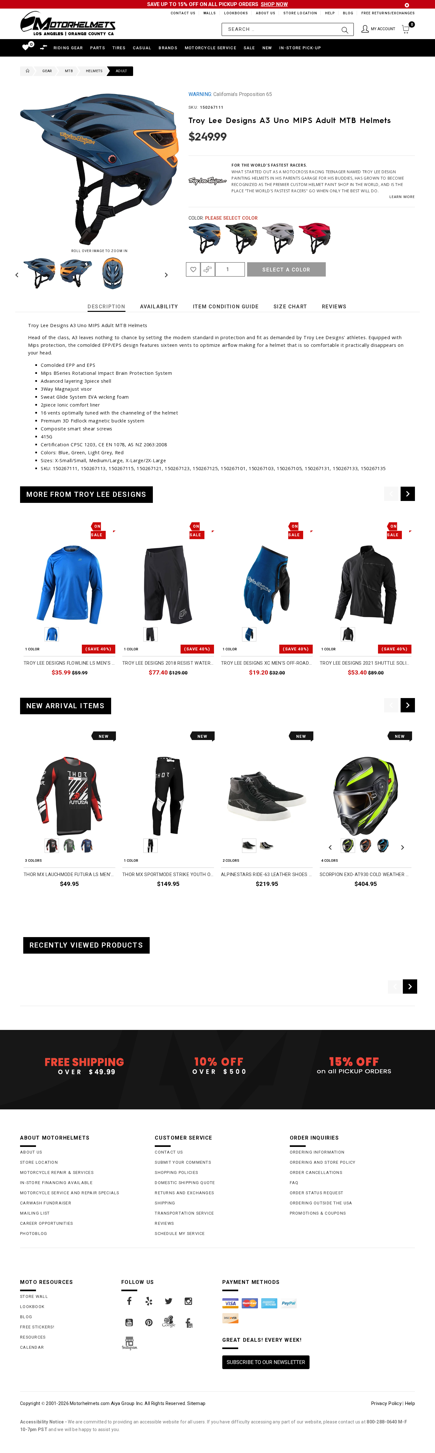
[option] (69, 606)
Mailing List (35, 1213)
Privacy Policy (386, 1403)
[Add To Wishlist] (193, 269)
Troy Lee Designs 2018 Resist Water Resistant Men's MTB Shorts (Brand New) (168, 663)
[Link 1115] (149, 1301)
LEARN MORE (402, 196)
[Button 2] (345, 29)
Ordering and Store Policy (323, 1162)
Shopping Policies (176, 1172)
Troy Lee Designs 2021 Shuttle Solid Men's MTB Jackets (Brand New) (365, 663)
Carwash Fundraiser (45, 1203)
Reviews (164, 1223)
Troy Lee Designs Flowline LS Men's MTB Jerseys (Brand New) (69, 663)
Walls (208, 13)
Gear (47, 71)
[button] (378, 29)
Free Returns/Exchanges (388, 13)
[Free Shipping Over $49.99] (82, 1066)
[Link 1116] (169, 1301)
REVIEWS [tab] (334, 307)
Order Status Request (317, 1192)
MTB (69, 71)
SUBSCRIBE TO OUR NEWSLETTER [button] (266, 1362)
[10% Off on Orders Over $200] (217, 1066)
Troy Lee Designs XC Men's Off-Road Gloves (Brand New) (267, 663)
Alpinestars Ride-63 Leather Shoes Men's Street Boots (267, 874)
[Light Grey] (278, 238)
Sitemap (196, 1403)
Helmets (94, 71)
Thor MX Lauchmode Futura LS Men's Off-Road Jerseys (69, 874)
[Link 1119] (149, 1322)
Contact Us (180, 13)
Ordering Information (317, 1152)
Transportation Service (184, 1213)
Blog (348, 13)
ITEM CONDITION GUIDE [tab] (226, 307)
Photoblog (33, 1233)
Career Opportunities (46, 1223)
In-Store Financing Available (56, 1182)
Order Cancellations (316, 1172)
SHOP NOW (274, 4)
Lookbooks (234, 13)
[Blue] (205, 238)
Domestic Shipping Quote (185, 1182)
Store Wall (34, 1296)
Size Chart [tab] (290, 307)
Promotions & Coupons (318, 1213)
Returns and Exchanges (184, 1192)
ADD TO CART (100, 687)
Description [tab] (106, 307)
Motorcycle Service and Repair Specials (69, 1192)
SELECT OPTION (98, 899)
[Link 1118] (129, 1322)
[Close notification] (407, 5)
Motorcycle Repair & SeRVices (57, 1172)
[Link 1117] (189, 1301)
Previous (18, 273)
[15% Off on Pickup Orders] (352, 1066)
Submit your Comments (183, 1162)
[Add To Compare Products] (208, 269)
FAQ (294, 1182)
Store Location (300, 13)
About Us (264, 13)
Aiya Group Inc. (127, 1403)
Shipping (165, 1203)
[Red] (314, 238)
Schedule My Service (180, 1233)
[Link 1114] (129, 1301)
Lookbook (32, 1306)
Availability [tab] (159, 307)
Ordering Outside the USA (321, 1203)
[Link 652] (26, 71)
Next (164, 273)
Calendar (32, 1347)
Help (329, 13)
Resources (33, 1337)
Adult (121, 71)
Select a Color (286, 270)
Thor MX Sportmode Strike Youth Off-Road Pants (168, 874)
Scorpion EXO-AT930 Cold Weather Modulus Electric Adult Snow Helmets (365, 874)
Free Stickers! (37, 1327)
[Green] (241, 238)
